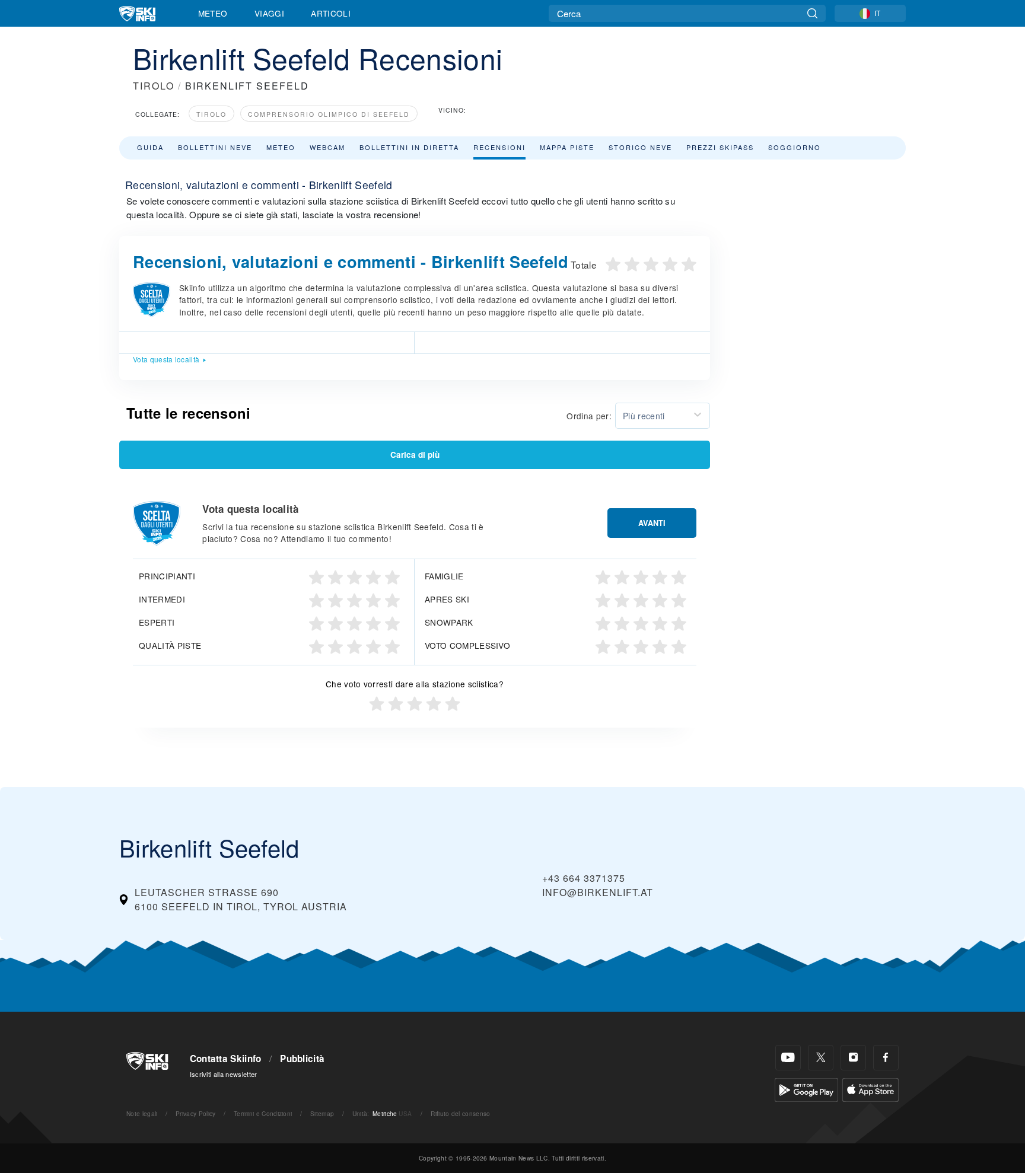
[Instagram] (853, 1057)
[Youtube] (788, 1057)
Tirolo (211, 114)
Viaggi (269, 13)
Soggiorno (794, 147)
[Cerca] (812, 13)
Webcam (327, 147)
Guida (150, 147)
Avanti (652, 523)
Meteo (213, 13)
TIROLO (153, 86)
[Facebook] (886, 1057)
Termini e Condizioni (263, 1113)
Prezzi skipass (720, 147)
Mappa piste (567, 147)
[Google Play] (806, 1088)
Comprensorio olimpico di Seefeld (329, 114)
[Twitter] (820, 1057)
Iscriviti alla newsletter (223, 1074)
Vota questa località (166, 359)
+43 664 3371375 (583, 878)
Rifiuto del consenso (460, 1113)
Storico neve (640, 147)
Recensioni (499, 147)
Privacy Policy (195, 1113)
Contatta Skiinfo (226, 1058)
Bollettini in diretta (409, 147)
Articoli (331, 13)
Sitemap (322, 1113)
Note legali (142, 1113)
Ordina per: (589, 416)
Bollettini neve (215, 147)
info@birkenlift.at (597, 892)
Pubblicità (302, 1058)
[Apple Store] (870, 1088)
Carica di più (415, 454)
